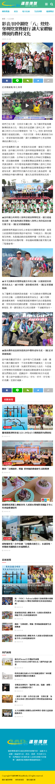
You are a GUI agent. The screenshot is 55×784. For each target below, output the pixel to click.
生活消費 (38, 11)
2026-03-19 (6, 436)
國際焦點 (5, 11)
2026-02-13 (19, 679)
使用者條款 (19, 779)
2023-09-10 (19, 668)
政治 (16, 11)
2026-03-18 (6, 472)
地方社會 (26, 11)
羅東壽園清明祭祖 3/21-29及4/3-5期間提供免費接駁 (26, 432)
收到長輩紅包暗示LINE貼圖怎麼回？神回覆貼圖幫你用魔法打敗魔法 (33, 674)
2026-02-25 (19, 716)
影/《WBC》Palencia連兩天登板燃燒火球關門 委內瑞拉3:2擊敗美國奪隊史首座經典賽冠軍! (34, 601)
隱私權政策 (31, 779)
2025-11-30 (6, 39)
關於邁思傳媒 (7, 779)
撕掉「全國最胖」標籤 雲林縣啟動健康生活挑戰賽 (25, 468)
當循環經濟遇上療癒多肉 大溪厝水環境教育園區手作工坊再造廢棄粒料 (27, 506)
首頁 (3, 19)
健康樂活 (50, 11)
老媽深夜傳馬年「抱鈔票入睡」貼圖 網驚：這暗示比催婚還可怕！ (33, 686)
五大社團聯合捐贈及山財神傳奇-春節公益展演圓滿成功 (34, 711)
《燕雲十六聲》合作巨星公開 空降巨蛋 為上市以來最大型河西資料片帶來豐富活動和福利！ (33, 699)
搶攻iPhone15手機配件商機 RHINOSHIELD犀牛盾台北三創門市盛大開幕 (33, 662)
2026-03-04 (19, 705)
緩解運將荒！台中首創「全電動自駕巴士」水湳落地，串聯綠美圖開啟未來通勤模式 (27, 545)
